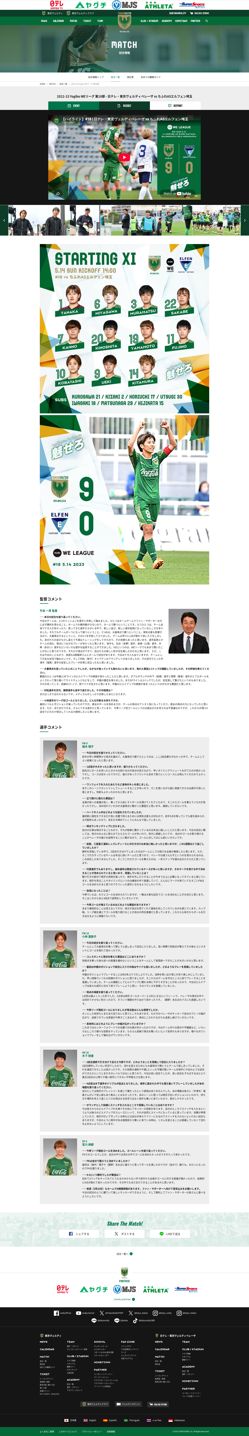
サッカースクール (101, 1346)
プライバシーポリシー (92, 1431)
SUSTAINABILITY (177, 13)
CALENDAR (58, 21)
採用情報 (111, 1431)
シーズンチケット (46, 1378)
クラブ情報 (71, 1360)
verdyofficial (65, 1313)
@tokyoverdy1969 (147, 1320)
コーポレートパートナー (103, 1374)
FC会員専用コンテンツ (129, 1349)
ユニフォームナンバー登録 (77, 1349)
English (92, 1420)
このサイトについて (68, 1431)
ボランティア (72, 1369)
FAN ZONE (128, 1341)
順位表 (130, 77)
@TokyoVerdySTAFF (114, 1313)
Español (113, 1420)
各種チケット (45, 1391)
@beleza (124, 1320)
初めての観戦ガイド (151, 77)
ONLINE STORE (202, 13)
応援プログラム (127, 1358)
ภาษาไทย (157, 1420)
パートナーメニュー (101, 1377)
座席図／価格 (160, 1378)
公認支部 (70, 1372)
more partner (122, 1299)
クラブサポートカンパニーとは (106, 1380)
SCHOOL (100, 1341)
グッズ (123, 1352)
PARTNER (195, 21)
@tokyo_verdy (165, 1313)
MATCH (73, 21)
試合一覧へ (122, 1253)
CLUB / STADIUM (150, 21)
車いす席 (43, 1388)
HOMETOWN (181, 21)
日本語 (73, 1420)
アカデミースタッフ (74, 1390)
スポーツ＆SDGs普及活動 (103, 1352)
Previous (4, 220)
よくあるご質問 (47, 1431)
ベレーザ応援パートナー (191, 1396)
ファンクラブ (126, 1346)
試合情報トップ (96, 77)
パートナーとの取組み (102, 1386)
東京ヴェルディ (55, 13)
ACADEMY (167, 21)
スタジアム (71, 1363)
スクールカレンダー (101, 1355)
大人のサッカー (100, 1349)
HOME (42, 83)
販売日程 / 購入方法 (47, 1384)
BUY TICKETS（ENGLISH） (50, 1394)
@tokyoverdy (103, 1320)
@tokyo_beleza (141, 1313)
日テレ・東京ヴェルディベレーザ (178, 1335)
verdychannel (88, 1313)
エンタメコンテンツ (128, 1355)
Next (245, 220)
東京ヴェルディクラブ (83, 13)
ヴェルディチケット (131, 1404)
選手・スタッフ (73, 1346)
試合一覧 (115, 77)
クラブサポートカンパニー (104, 1383)
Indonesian (179, 1420)
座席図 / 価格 (45, 1381)
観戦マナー (71, 1366)
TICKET (87, 21)
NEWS (44, 21)
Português (135, 1420)
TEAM (100, 21)
